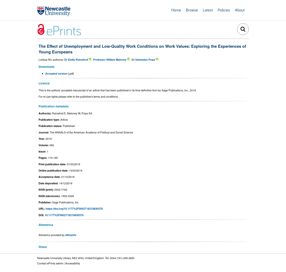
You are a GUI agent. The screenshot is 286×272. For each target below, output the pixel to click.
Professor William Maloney (109, 59)
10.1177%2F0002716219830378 (64, 215)
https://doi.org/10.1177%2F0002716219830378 (74, 209)
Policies (224, 10)
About (240, 10)
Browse (192, 10)
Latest (208, 10)
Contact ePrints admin (50, 263)
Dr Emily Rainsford (76, 59)
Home (176, 10)
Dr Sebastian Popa (143, 59)
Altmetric (70, 235)
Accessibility (72, 263)
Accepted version (56, 73)
